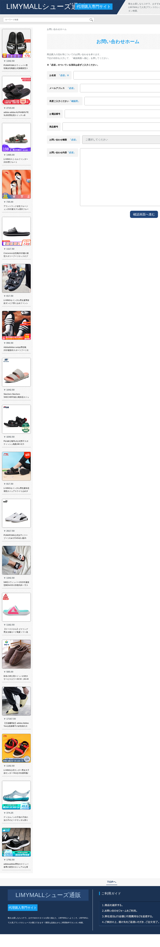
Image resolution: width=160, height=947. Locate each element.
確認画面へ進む (144, 214)
